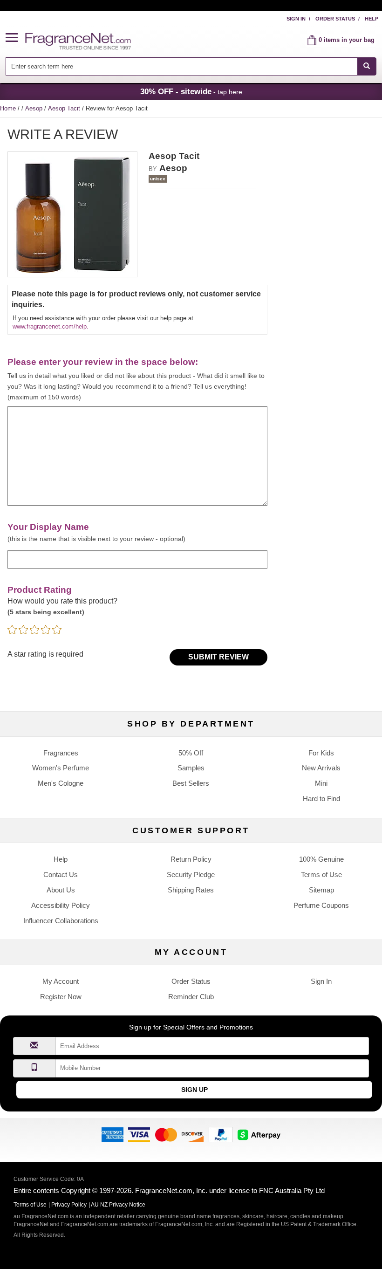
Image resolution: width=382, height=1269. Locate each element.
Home (8, 108)
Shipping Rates (191, 890)
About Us (61, 890)
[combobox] (191, 66)
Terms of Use (321, 874)
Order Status (335, 18)
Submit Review (218, 657)
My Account (60, 981)
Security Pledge (191, 874)
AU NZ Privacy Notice (118, 1204)
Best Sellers (190, 783)
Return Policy (191, 859)
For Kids (321, 753)
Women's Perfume (60, 768)
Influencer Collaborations (60, 921)
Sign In (296, 18)
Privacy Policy (69, 1204)
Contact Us (60, 874)
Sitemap (321, 890)
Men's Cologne (60, 783)
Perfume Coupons (321, 905)
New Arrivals (321, 768)
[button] (15, 38)
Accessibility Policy (60, 905)
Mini (321, 783)
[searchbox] (181, 66)
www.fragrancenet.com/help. (51, 326)
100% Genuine (321, 859)
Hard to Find (321, 799)
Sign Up (194, 1089)
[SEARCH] (366, 66)
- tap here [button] (191, 91)
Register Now (61, 997)
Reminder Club (191, 997)
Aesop (34, 108)
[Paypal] (221, 1134)
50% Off (190, 753)
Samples (191, 768)
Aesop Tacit (65, 108)
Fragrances (60, 753)
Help (371, 18)
